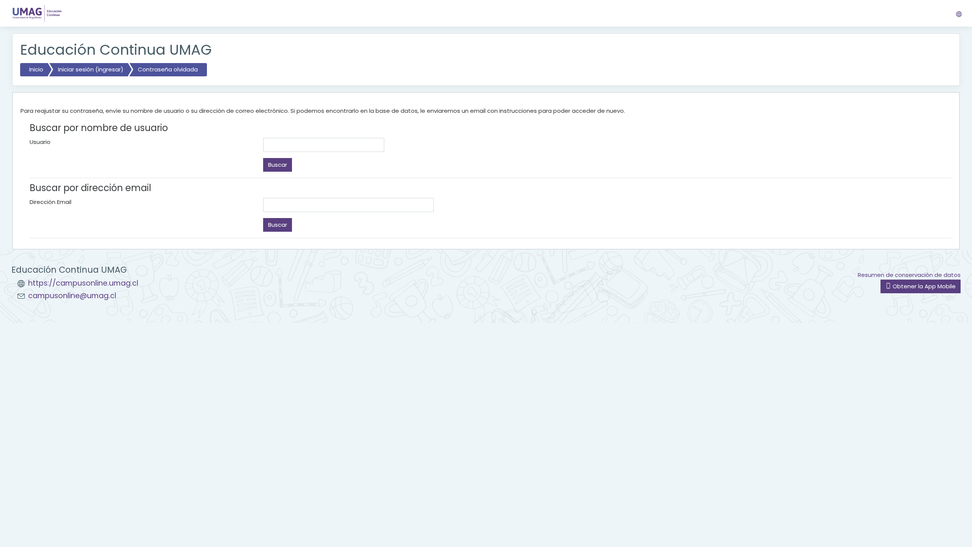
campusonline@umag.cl (72, 296)
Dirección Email (50, 202)
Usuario (40, 142)
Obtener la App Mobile (923, 286)
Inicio (36, 69)
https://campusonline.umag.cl (83, 283)
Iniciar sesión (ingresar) (90, 69)
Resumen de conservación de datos (909, 275)
